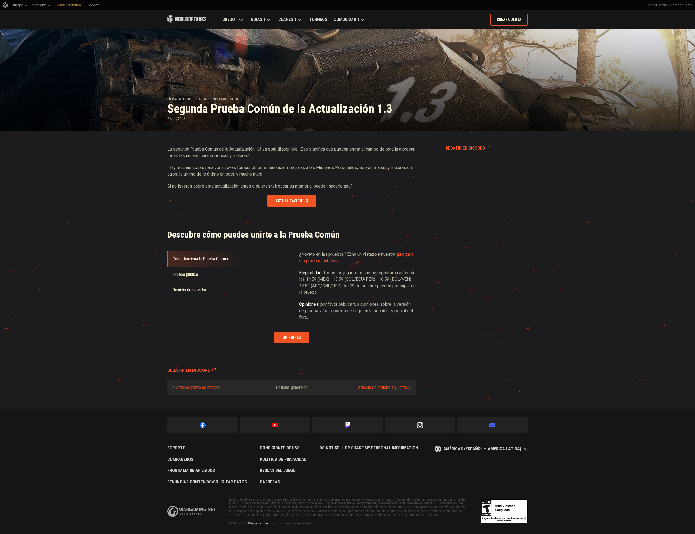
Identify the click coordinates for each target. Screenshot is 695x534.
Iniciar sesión (658, 5)
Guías (256, 19)
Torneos (318, 19)
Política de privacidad (283, 459)
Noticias (201, 99)
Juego (229, 19)
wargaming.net (191, 511)
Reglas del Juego (278, 470)
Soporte (176, 448)
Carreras (270, 482)
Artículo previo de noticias (198, 387)
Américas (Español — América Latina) (482, 448)
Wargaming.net (258, 523)
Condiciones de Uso (280, 448)
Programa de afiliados (191, 470)
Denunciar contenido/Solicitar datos (207, 482)
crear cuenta (682, 5)
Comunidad (345, 19)
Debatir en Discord (465, 148)
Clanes (285, 19)
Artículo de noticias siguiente (382, 387)
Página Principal (179, 99)
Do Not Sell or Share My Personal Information (369, 448)
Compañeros (180, 459)
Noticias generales (227, 99)
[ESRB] (504, 511)
